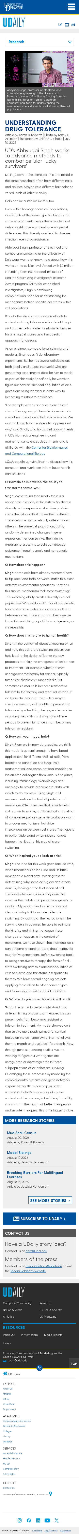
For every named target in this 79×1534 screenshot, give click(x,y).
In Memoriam (29, 1334)
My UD (6, 1463)
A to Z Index (9, 1474)
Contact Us (9, 1488)
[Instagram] (19, 1521)
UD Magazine (48, 1316)
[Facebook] (29, 1521)
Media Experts (53, 1334)
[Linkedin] (38, 1521)
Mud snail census (21, 1132)
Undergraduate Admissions (17, 1421)
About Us (7, 1388)
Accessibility (65, 1531)
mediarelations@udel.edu (44, 1266)
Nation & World (12, 1310)
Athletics (8, 1316)
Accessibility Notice (12, 1453)
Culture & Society (51, 1310)
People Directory (11, 1458)
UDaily (6, 1399)
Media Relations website (28, 1271)
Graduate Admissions (14, 1426)
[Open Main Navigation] (71, 7)
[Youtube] (47, 1521)
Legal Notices (51, 1531)
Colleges (7, 1431)
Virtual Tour (9, 1404)
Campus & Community (17, 1303)
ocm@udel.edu (36, 1251)
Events (7, 1343)
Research (45, 1303)
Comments (37, 1531)
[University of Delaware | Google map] (50, 1494)
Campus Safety (11, 1468)
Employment (9, 1409)
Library (6, 1436)
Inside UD (9, 1334)
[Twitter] (57, 1521)
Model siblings (19, 1152)
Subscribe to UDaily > (42, 1218)
